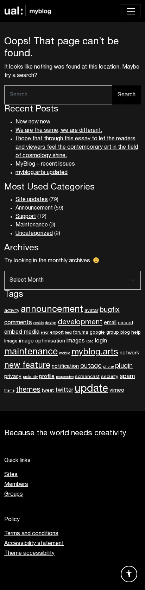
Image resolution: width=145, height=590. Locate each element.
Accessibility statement (34, 543)
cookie (38, 323)
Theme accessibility (29, 553)
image (11, 341)
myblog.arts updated (41, 172)
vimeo (116, 390)
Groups (13, 494)
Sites (11, 474)
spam (127, 376)
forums (80, 333)
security (109, 377)
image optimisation (42, 341)
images (76, 341)
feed (68, 332)
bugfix (110, 310)
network (129, 353)
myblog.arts (94, 352)
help (136, 333)
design (50, 323)
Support (25, 216)
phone (108, 366)
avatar (91, 311)
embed (125, 323)
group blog (118, 333)
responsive (65, 377)
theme (9, 390)
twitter (64, 390)
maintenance (31, 352)
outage (91, 366)
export (57, 333)
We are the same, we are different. (58, 130)
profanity (30, 377)
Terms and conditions (31, 533)
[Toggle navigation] (131, 11)
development (80, 322)
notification (65, 366)
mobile (64, 353)
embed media (21, 332)
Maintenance (31, 225)
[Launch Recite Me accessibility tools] (129, 574)
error (45, 332)
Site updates (31, 199)
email (110, 322)
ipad (90, 341)
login (101, 341)
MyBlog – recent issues (45, 164)
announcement (52, 310)
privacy (12, 376)
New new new (32, 122)
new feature (27, 366)
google (97, 333)
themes (28, 389)
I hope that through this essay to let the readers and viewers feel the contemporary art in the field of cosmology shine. (76, 147)
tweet (48, 391)
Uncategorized (34, 233)
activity (11, 311)
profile (47, 376)
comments (18, 323)
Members (16, 484)
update (91, 389)
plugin (124, 366)
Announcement (34, 208)
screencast (87, 377)
